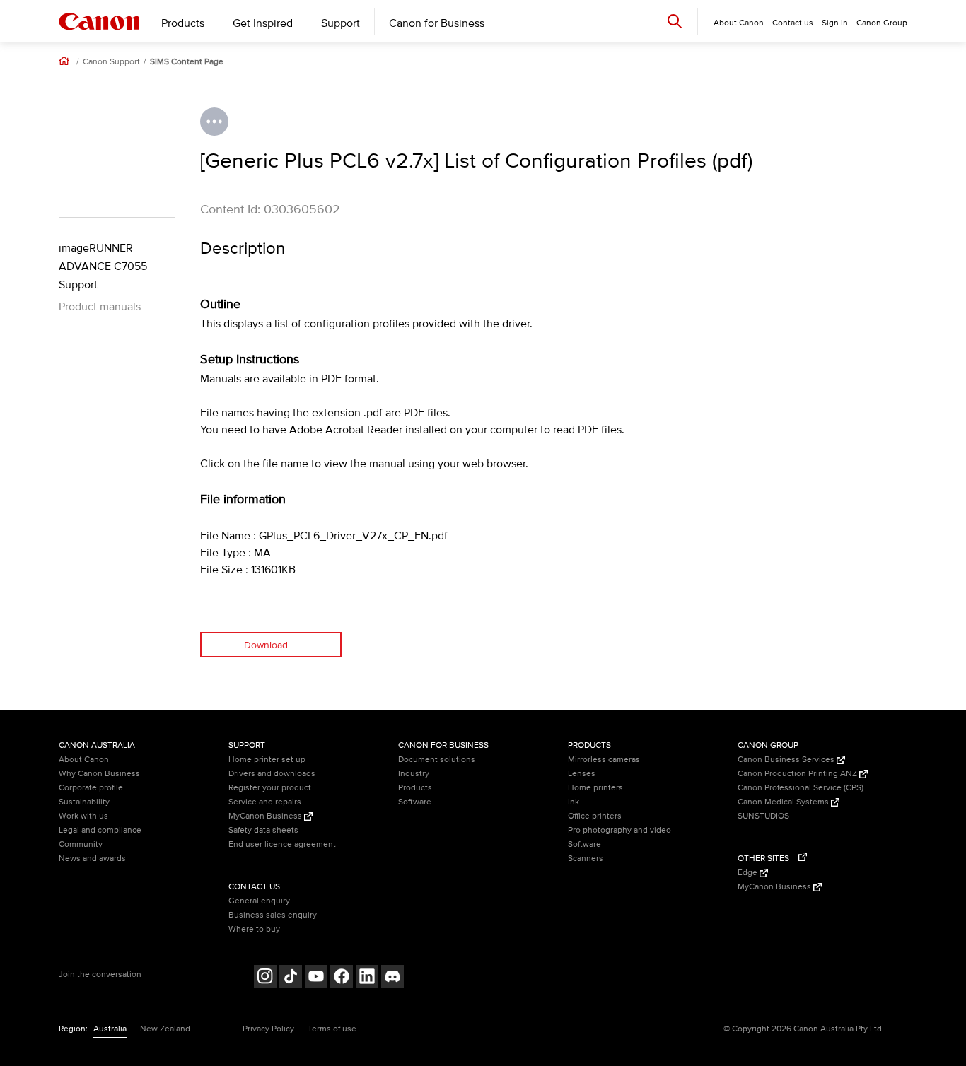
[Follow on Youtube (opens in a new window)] (316, 978)
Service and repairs (264, 802)
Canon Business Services (787, 759)
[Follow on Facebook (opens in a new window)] (341, 978)
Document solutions (436, 759)
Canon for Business (436, 23)
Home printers (595, 788)
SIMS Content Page (186, 62)
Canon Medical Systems (784, 802)
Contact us (792, 23)
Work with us (83, 816)
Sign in (835, 23)
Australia (110, 1029)
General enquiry (259, 901)
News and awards (92, 858)
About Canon (84, 759)
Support (340, 23)
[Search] (675, 21)
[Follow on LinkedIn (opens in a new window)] (367, 978)
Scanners (585, 858)
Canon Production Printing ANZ (798, 773)
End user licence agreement (282, 844)
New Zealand (165, 1029)
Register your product (269, 788)
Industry (413, 773)
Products (182, 23)
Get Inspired (263, 23)
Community (81, 844)
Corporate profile (91, 788)
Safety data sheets (263, 830)
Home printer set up (266, 759)
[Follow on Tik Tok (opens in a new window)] (290, 978)
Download (266, 645)
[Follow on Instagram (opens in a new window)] (265, 978)
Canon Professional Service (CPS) (800, 788)
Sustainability (84, 802)
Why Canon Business (99, 773)
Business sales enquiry (272, 915)
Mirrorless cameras (604, 759)
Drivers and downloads (271, 773)
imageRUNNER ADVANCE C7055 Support (103, 266)
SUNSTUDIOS (763, 816)
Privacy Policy (268, 1029)
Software (414, 802)
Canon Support (111, 62)
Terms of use (332, 1029)
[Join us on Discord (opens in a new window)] (392, 978)
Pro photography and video (619, 830)
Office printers (595, 816)
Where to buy (254, 929)
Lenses (581, 773)
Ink (573, 802)
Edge (749, 872)
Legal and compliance (100, 830)
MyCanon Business (266, 816)
